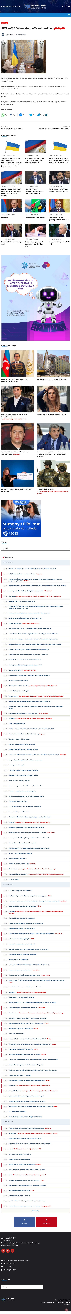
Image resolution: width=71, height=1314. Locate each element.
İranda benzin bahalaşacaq (35, 217)
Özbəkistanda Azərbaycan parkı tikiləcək (21, 997)
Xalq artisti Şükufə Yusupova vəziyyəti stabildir (23, 770)
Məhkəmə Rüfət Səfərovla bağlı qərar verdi (22, 601)
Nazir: (27, 1175)
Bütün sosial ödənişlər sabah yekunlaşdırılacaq (23, 749)
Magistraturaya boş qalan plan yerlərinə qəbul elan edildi (26, 796)
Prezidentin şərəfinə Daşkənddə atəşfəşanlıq (25, 906)
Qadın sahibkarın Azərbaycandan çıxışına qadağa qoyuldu (27, 1169)
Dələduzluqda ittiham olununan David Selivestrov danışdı (14, 417)
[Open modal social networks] (46, 115)
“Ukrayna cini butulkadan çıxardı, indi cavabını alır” (26, 1180)
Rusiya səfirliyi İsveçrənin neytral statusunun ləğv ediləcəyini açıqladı (34, 160)
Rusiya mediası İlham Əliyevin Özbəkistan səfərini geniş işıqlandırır (29, 675)
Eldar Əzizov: (33, 1133)
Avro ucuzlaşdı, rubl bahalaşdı (18, 801)
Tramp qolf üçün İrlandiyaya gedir (19, 780)
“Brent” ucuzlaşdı (14, 879)
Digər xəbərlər (35, 1210)
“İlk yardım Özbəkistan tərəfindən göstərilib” (22, 944)
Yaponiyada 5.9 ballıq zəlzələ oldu (19, 1159)
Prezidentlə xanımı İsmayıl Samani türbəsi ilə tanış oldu (25, 618)
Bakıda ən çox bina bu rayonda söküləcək (51, 379)
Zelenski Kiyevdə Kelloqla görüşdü (21, 1190)
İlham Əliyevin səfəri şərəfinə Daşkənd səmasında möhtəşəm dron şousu (33, 1106)
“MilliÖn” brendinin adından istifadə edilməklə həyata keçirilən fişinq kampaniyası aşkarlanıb (37, 585)
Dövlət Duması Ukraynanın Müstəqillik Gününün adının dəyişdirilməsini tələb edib (59, 160)
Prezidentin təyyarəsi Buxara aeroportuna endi (28, 713)
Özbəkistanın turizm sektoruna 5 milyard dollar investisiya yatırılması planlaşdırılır (37, 901)
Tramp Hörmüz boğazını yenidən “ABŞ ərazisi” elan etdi (25, 1117)
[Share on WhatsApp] (5, 115)
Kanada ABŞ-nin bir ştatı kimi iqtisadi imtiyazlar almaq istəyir (30, 1039)
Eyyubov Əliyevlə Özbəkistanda (18, 680)
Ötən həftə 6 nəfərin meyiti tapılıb (19, 691)
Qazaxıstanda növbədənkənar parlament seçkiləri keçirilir (26, 1096)
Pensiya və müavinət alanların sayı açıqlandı (22, 791)
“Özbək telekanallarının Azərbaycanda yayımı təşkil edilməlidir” (28, 654)
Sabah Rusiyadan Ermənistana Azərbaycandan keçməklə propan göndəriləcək (33, 1070)
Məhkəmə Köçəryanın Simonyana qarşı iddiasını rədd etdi (26, 827)
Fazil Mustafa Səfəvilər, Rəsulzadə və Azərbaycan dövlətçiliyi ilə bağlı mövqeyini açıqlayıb (51, 454)
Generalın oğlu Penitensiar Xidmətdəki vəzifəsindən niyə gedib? (14, 380)
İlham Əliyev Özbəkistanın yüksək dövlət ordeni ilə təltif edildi (27, 1018)
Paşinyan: (4, 217)
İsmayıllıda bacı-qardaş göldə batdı (20, 1154)
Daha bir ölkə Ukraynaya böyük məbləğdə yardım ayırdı (26, 923)
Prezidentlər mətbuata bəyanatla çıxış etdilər (22, 954)
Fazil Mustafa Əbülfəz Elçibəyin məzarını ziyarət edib (27, 1054)
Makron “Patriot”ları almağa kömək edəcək (25, 1164)
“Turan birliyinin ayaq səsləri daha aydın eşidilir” (23, 775)
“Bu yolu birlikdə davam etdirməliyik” (24, 970)
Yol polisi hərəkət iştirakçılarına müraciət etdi (22, 843)
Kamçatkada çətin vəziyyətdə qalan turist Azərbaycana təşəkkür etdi (32, 1044)
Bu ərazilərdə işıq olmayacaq (17, 858)
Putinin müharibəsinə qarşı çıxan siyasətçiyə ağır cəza (25, 1138)
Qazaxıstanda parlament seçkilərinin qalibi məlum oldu (34, 244)
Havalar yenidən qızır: (24, 623)
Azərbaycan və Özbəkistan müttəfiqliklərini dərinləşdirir (30, 591)
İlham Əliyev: (27, 992)
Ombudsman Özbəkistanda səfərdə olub (23, 1049)
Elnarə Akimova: (32, 869)
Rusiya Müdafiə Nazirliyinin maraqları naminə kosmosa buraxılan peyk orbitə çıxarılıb (35, 644)
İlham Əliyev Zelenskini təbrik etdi (19, 739)
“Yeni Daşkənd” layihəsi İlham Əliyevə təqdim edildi (29, 975)
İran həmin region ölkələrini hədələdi (20, 1075)
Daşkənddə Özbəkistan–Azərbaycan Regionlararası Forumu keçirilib (30, 1143)
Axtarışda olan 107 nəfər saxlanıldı (19, 1195)
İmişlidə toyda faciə (22, 670)
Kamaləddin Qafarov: (33, 1091)
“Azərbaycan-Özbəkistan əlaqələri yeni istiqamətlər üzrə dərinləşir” (29, 817)
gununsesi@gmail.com (10, 1267)
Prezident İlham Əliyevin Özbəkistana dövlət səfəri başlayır (29, 1080)
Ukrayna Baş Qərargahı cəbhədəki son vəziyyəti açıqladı (26, 1065)
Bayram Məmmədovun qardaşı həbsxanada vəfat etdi (25, 806)
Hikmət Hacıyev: (36, 696)
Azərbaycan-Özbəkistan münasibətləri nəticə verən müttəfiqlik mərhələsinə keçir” (37, 754)
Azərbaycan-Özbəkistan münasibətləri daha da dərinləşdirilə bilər (29, 965)
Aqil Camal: (35, 596)
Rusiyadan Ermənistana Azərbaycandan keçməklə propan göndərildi (30, 701)
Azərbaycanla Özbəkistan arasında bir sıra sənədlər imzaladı (27, 1185)
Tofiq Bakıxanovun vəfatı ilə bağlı (22, 863)
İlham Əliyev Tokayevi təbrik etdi (19, 959)
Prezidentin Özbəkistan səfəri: (36, 874)
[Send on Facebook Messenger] (23, 115)
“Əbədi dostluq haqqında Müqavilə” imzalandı (27, 1007)
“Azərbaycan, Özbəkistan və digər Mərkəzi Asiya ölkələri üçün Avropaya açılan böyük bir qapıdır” (36, 707)
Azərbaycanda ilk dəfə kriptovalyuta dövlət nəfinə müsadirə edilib (29, 838)
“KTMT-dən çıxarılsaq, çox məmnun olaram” (25, 574)
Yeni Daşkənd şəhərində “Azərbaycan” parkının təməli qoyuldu (30, 896)
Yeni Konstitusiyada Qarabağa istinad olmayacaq (27, 734)
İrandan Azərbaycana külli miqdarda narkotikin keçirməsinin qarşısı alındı (31, 728)
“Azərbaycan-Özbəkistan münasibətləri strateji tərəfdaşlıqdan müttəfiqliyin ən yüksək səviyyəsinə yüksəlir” (35, 580)
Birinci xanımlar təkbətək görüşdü (21, 939)
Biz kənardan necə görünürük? (18, 1111)
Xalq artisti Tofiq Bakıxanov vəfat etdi (20, 890)
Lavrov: (25, 1149)
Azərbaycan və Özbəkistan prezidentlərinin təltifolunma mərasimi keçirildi (35, 933)
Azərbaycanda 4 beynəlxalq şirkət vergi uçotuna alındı (25, 665)
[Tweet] (32, 115)
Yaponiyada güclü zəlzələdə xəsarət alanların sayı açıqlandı (27, 1101)
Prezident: (36, 912)
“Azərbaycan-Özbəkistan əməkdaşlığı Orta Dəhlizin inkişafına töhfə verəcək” (32, 568)
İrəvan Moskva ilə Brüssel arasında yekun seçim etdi (25, 659)
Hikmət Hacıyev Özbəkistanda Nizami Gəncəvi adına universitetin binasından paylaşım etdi (37, 981)
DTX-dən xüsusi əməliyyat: (52, 491)
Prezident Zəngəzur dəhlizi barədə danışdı (22, 918)
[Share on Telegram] (40, 115)
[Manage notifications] (66, 1309)
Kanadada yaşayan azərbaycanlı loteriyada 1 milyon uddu (16, 490)
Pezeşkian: (29, 1085)
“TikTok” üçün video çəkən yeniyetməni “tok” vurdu (30, 1206)
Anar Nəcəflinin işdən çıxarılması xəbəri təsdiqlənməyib (15, 453)
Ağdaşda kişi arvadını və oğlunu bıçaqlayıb (22, 744)
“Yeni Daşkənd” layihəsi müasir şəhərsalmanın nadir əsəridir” (32, 832)
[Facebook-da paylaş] (12, 115)
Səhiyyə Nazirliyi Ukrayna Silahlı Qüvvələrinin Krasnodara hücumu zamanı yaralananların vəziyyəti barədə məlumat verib (11, 162)
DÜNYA (4, 23)
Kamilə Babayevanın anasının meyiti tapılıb (52, 415)
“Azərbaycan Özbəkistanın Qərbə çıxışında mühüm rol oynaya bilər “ (29, 613)
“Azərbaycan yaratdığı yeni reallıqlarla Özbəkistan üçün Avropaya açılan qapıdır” (34, 639)
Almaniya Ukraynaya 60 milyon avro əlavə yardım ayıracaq (27, 1201)
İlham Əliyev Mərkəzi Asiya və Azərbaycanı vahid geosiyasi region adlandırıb (32, 1002)
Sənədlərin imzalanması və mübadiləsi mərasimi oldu (25, 987)
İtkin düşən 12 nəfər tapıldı (17, 765)
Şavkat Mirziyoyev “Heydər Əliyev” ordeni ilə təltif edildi (28, 1023)
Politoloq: (30, 822)
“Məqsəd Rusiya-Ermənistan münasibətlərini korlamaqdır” (30, 1128)
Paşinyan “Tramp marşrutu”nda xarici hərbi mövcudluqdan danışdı (34, 191)
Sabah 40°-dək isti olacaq (16, 1033)
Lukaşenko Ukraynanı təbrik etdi (18, 812)
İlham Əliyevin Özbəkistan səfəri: (33, 685)
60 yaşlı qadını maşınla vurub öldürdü (20, 853)
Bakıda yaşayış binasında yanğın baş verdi (22, 928)
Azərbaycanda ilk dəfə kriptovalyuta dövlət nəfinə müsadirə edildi (29, 848)
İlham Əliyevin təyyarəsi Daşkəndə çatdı (23, 1028)
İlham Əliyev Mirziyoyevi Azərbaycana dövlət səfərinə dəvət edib (28, 949)
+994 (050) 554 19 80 (10, 1263)
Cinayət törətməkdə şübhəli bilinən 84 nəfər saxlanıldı (25, 760)
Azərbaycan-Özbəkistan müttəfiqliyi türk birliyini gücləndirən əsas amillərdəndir (33, 1059)
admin (11, 34)
